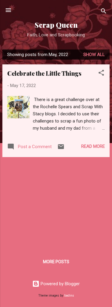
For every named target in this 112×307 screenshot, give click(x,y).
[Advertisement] (56, 203)
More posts (56, 261)
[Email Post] (61, 148)
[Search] (103, 12)
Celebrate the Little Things (44, 73)
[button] (101, 73)
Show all (94, 54)
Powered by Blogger (59, 283)
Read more (93, 146)
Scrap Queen (56, 25)
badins (69, 295)
